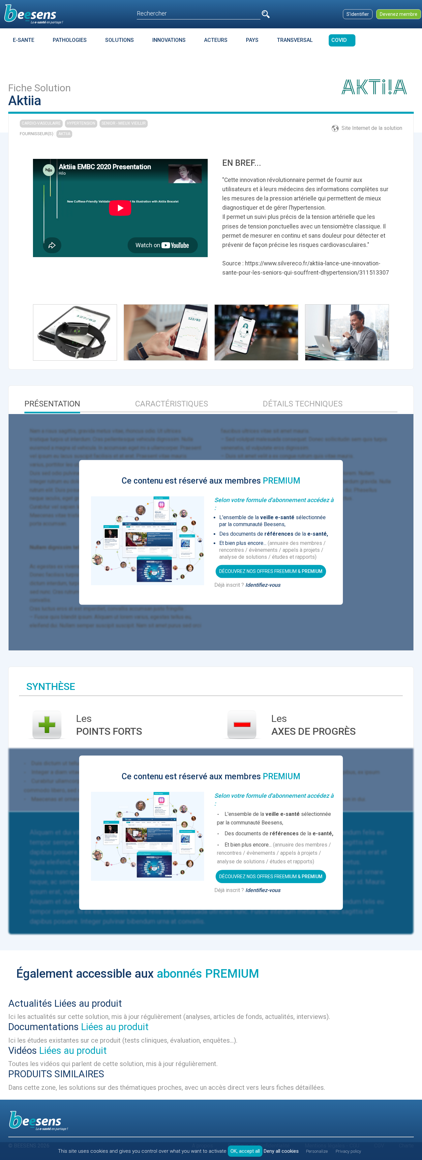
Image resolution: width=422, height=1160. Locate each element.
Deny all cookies (281, 1151)
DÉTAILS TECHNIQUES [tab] (303, 403)
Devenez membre (398, 14)
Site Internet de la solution (372, 128)
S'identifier (358, 14)
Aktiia (64, 134)
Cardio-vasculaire (41, 123)
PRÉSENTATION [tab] (52, 403)
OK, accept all (245, 1151)
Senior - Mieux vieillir (124, 123)
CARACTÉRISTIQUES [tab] (171, 403)
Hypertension (81, 123)
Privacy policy (348, 1151)
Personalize (317, 1151)
